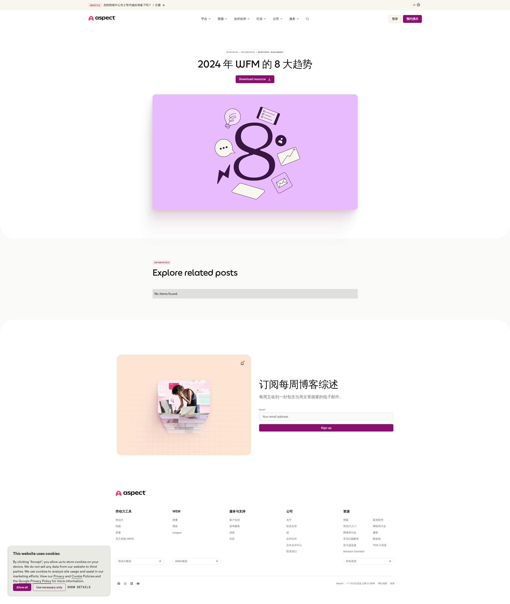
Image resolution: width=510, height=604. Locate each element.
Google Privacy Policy (35, 581)
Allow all (22, 587)
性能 (118, 526)
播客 (375, 532)
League (177, 532)
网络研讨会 (379, 526)
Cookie (77, 576)
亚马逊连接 (349, 545)
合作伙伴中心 (294, 545)
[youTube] (138, 583)
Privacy (59, 576)
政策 (392, 583)
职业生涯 (291, 526)
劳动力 (119, 519)
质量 (118, 532)
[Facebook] (119, 583)
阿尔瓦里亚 (356, 583)
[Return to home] (131, 493)
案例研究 (378, 519)
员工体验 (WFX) (125, 538)
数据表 (377, 538)
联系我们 (291, 551)
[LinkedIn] (131, 583)
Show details (78, 587)
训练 (232, 532)
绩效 (175, 526)
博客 (345, 519)
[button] (416, 4)
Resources (232, 52)
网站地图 (382, 583)
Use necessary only (49, 587)
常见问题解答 (351, 538)
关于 (289, 519)
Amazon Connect (353, 551)
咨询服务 (234, 526)
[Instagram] (125, 583)
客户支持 (234, 519)
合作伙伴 (291, 538)
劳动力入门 (349, 526)
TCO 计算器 (380, 545)
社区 (232, 538)
